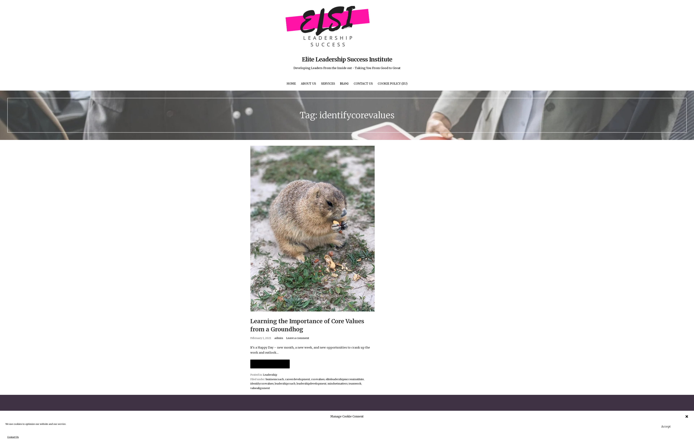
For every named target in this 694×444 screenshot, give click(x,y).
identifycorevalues (262, 383)
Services (328, 83)
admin (278, 338)
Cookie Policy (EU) (393, 83)
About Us (308, 83)
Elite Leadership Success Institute (347, 59)
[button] (687, 416)
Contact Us (13, 437)
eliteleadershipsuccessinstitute (345, 379)
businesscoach (275, 379)
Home (291, 83)
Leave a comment (297, 338)
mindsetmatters (337, 383)
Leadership (270, 374)
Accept (666, 426)
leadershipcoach (285, 383)
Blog (344, 83)
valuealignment (260, 388)
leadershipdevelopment (311, 383)
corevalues (318, 379)
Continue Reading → (270, 364)
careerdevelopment (297, 379)
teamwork (355, 383)
